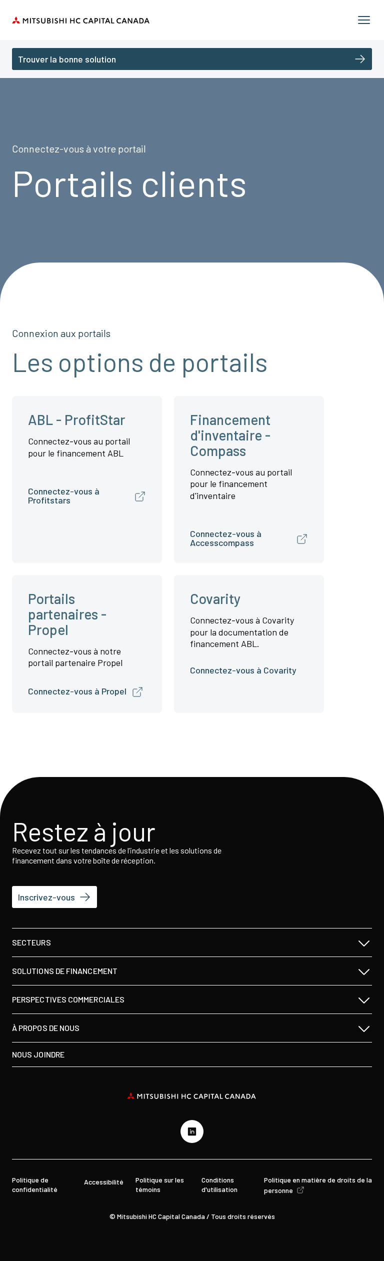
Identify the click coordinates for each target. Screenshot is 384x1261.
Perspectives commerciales (68, 999)
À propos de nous (46, 1027)
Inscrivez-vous (46, 897)
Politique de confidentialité (35, 1184)
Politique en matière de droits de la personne (318, 1185)
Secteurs (31, 942)
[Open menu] (364, 20)
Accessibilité (104, 1182)
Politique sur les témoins (160, 1184)
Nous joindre (38, 1054)
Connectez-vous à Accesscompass (226, 538)
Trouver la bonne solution (67, 59)
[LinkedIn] (192, 1131)
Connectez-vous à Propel (77, 691)
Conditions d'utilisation (220, 1184)
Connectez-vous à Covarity (243, 670)
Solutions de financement (65, 971)
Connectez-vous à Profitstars (64, 495)
